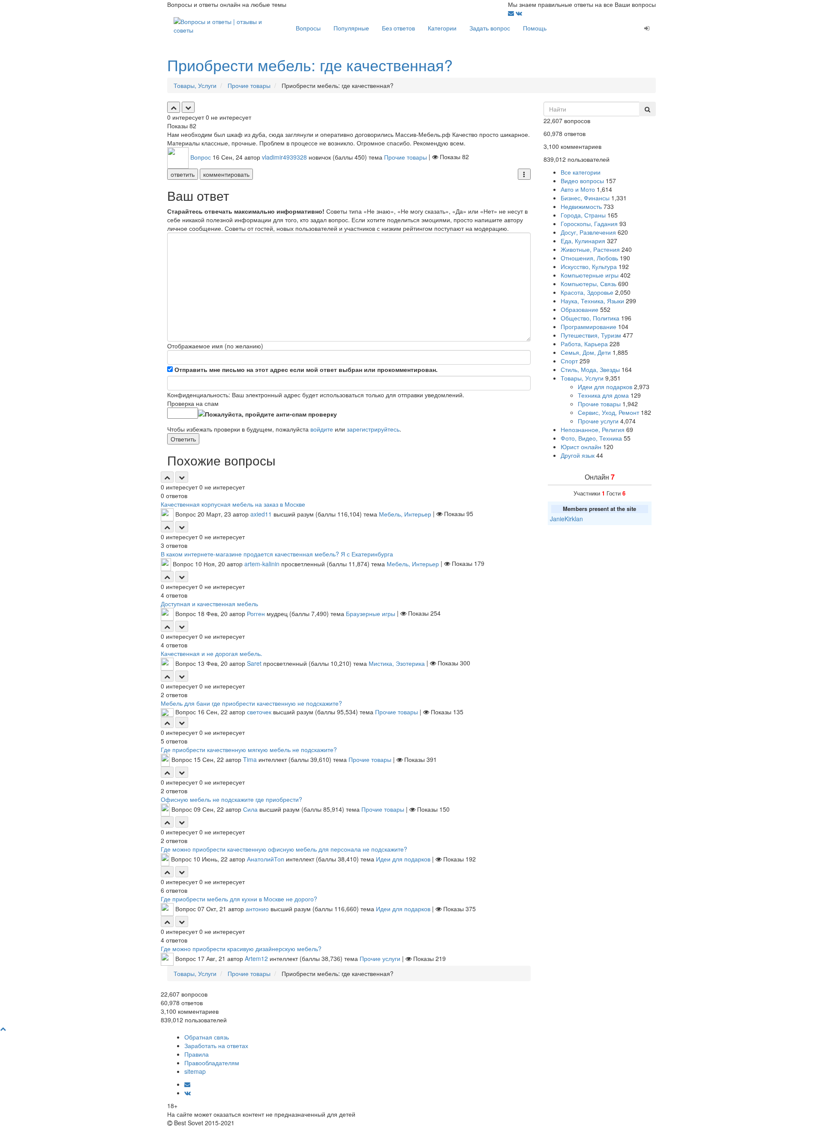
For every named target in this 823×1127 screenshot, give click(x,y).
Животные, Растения (590, 249)
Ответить (183, 439)
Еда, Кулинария (583, 240)
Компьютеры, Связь (588, 283)
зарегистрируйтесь (373, 429)
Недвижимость (581, 206)
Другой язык (578, 455)
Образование (579, 309)
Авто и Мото (578, 189)
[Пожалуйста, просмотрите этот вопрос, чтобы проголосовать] (167, 477)
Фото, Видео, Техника (591, 438)
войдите (321, 429)
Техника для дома (603, 395)
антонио (257, 908)
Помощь (535, 28)
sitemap (195, 1071)
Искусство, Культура (589, 266)
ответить (183, 174)
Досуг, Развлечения (588, 232)
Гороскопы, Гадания (589, 223)
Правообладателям (211, 1062)
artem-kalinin (261, 563)
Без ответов (398, 28)
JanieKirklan (566, 518)
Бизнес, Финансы (585, 197)
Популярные (351, 28)
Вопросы (308, 28)
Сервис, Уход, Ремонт (608, 412)
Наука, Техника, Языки (592, 300)
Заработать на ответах (216, 1045)
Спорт (569, 361)
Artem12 (256, 958)
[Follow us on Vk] (519, 13)
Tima (250, 759)
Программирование (588, 326)
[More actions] (524, 174)
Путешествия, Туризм (591, 335)
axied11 (261, 513)
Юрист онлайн (581, 446)
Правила (196, 1054)
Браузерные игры (370, 613)
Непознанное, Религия (593, 429)
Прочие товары (405, 156)
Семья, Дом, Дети (586, 352)
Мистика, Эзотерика (397, 663)
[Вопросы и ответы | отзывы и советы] (228, 25)
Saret (254, 663)
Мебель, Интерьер (405, 513)
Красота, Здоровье (587, 292)
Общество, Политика (590, 318)
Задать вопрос (489, 28)
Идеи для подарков (403, 859)
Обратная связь (206, 1037)
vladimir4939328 (284, 156)
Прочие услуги (380, 958)
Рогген (256, 613)
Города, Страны (583, 215)
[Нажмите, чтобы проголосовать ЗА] (173, 107)
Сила (250, 809)
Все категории (581, 172)
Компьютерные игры (590, 275)
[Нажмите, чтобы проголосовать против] (188, 107)
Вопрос (200, 156)
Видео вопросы (582, 180)
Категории (442, 28)
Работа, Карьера (584, 343)
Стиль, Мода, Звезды (590, 369)
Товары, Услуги (582, 378)
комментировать (226, 174)
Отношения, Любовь (589, 258)
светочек (259, 711)
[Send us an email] (512, 13)
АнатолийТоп (265, 859)
